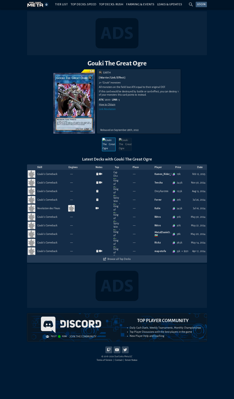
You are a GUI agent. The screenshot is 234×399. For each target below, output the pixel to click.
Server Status (131, 360)
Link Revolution (107, 109)
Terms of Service (105, 360)
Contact (118, 360)
